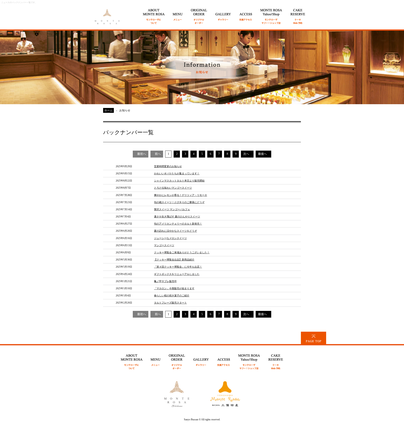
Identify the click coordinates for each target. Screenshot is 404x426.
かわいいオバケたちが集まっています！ (176, 173)
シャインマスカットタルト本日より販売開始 (179, 180)
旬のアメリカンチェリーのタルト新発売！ (178, 223)
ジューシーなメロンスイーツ (170, 238)
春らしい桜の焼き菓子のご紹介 (171, 295)
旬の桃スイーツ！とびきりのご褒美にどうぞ (179, 202)
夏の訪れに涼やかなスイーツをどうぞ (175, 230)
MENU (178, 14)
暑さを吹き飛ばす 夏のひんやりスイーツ (177, 216)
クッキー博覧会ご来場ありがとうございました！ (182, 252)
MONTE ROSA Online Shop (271, 14)
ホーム (108, 110)
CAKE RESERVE (297, 14)
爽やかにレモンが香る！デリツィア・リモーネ (180, 195)
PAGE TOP (313, 338)
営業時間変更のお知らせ (168, 166)
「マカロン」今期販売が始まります (174, 288)
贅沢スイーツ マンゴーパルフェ (172, 209)
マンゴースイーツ (164, 245)
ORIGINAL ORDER (199, 14)
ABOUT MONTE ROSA (154, 14)
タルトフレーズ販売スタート (170, 302)
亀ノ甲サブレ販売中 (165, 281)
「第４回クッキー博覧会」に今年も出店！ (178, 266)
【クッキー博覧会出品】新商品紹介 (174, 259)
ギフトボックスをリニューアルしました (176, 274)
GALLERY (223, 14)
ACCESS (245, 14)
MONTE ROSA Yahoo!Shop (249, 359)
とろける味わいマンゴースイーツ (173, 187)
